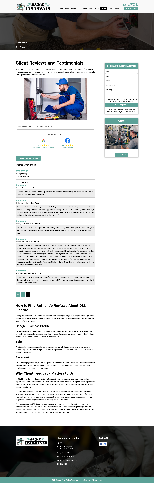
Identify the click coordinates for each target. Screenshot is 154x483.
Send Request (121, 105)
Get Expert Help (131, 8)
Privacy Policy (114, 101)
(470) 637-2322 (130, 5)
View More (121, 155)
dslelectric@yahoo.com (67, 456)
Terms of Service (125, 101)
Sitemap (87, 480)
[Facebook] (101, 444)
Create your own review (28, 158)
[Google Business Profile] (105, 444)
